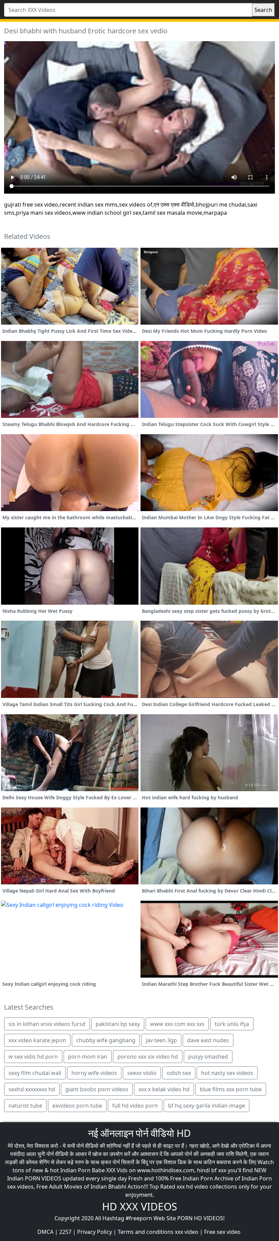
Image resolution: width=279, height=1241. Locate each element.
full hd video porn (135, 1105)
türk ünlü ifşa (232, 1024)
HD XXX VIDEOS (139, 1206)
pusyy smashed (208, 1056)
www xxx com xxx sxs (177, 1024)
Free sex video (222, 1232)
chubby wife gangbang (105, 1040)
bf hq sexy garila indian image (206, 1105)
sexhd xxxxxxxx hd (32, 1089)
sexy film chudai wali (35, 1073)
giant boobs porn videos (96, 1089)
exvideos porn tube (77, 1105)
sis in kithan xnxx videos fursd (47, 1024)
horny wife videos (94, 1073)
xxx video (186, 1232)
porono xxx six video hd (147, 1056)
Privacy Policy (94, 1232)
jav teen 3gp (161, 1040)
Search (263, 10)
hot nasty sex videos (227, 1073)
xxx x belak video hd (164, 1089)
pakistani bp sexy (118, 1024)
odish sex (179, 1073)
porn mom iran (87, 1056)
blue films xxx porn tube (231, 1089)
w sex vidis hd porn (33, 1056)
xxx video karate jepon (37, 1040)
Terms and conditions (146, 1232)
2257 (65, 1232)
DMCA (45, 1232)
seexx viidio (142, 1073)
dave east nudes (208, 1040)
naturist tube (25, 1105)
